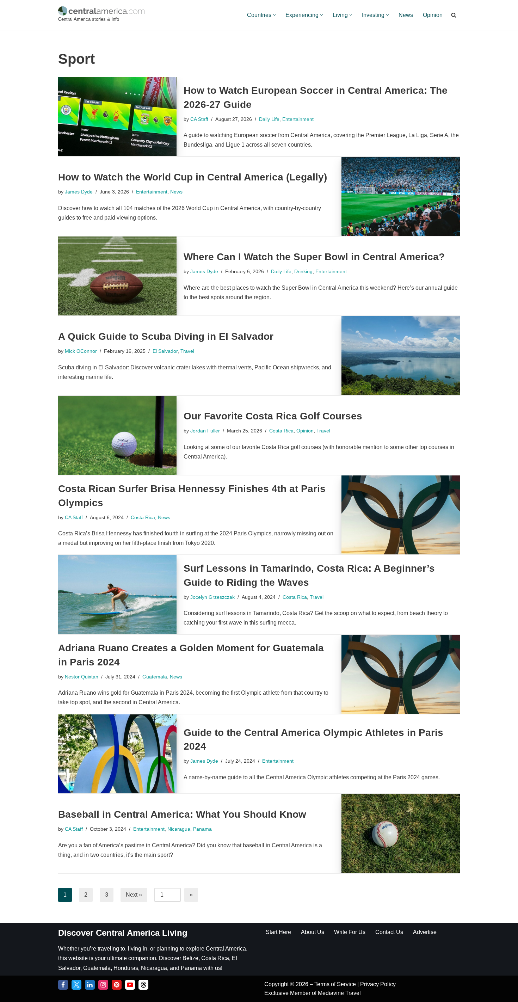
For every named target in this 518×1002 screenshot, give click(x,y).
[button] (274, 15)
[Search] (453, 15)
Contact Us (389, 932)
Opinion (433, 15)
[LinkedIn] (90, 985)
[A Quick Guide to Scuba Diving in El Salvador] (400, 355)
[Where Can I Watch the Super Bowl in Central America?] (117, 275)
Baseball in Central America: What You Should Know (182, 814)
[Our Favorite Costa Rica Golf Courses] (117, 435)
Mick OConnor (81, 351)
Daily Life (269, 119)
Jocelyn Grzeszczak (212, 597)
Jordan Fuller (205, 431)
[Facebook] (63, 985)
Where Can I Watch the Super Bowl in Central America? (314, 256)
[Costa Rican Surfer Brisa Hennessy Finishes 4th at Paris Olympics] (400, 514)
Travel (187, 351)
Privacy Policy (378, 984)
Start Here (278, 932)
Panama (202, 829)
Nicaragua (178, 829)
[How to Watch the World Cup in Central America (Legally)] (400, 196)
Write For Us (349, 932)
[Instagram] (103, 985)
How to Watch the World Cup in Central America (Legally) (192, 177)
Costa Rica (281, 431)
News (406, 15)
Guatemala (154, 677)
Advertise (425, 932)
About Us (312, 932)
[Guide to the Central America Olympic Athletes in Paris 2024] (117, 753)
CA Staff (199, 119)
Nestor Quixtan (81, 677)
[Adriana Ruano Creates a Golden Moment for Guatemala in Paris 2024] (400, 674)
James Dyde (79, 192)
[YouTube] (130, 985)
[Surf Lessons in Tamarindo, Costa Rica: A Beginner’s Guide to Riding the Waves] (117, 594)
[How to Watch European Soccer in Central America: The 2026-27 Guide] (117, 116)
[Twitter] (76, 985)
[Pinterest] (117, 985)
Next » (134, 895)
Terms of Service (335, 984)
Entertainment (298, 119)
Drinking (303, 271)
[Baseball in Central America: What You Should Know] (400, 833)
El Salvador (165, 351)
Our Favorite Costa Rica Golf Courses (273, 416)
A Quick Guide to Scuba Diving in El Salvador (165, 336)
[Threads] (143, 985)
